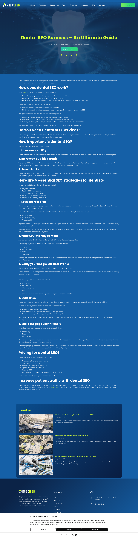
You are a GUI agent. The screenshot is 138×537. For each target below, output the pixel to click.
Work (64, 5)
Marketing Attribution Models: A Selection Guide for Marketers (76, 456)
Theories (73, 5)
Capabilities (54, 5)
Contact (102, 5)
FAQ (93, 5)
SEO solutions (53, 387)
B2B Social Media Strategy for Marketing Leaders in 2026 (74, 415)
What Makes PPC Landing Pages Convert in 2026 (71, 436)
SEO (31, 119)
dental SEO (26, 92)
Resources (84, 5)
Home (32, 5)
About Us (42, 5)
